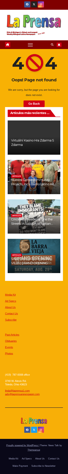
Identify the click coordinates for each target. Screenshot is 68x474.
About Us (10, 307)
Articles (16, 176)
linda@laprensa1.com (17, 390)
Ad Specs (10, 300)
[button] (52, 44)
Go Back (34, 103)
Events (9, 347)
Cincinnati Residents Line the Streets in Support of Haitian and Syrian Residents (32, 223)
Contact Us (11, 313)
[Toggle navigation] (30, 45)
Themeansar (34, 450)
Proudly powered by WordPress (22, 445)
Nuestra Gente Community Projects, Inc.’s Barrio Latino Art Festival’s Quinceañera (32, 184)
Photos (9, 353)
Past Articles (12, 334)
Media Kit (10, 294)
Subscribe (11, 319)
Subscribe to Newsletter (43, 466)
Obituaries (11, 340)
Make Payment (20, 466)
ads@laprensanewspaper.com (22, 394)
